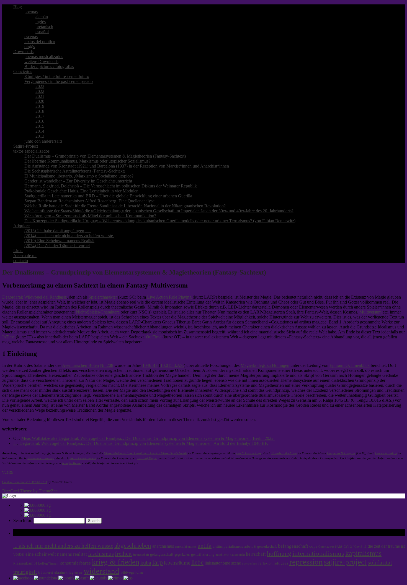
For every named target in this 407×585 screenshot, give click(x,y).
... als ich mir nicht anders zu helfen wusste (63, 545)
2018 (39, 111)
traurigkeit (25, 572)
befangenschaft (293, 546)
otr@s (29, 46)
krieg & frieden (115, 562)
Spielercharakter (103, 297)
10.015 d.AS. (172, 365)
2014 (39, 131)
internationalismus (318, 553)
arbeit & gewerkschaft (260, 547)
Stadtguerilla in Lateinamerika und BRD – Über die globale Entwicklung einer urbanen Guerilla (108, 196)
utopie (78, 572)
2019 (39, 106)
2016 (39, 121)
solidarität (380, 562)
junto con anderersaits (43, 141)
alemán (41, 16)
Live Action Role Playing (169, 297)
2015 (39, 126)
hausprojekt (237, 554)
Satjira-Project (25, 146)
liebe (197, 562)
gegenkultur (182, 555)
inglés (40, 21)
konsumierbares (75, 563)
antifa (205, 545)
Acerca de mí (25, 255)
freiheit (123, 554)
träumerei (45, 572)
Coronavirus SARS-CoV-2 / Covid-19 (342, 546)
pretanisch (44, 26)
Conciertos (22, 71)
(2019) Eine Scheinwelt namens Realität (59, 240)
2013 (39, 136)
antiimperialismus (228, 546)
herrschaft (256, 554)
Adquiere (21, 225)
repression (306, 562)
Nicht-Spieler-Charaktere (98, 312)
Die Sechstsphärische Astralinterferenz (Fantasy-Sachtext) (74, 171)
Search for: (22, 520)
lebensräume (177, 563)
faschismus (101, 553)
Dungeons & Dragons (341, 453)
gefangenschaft (161, 554)
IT (15, 443)
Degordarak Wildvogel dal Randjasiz (34, 297)
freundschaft (141, 554)
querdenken (249, 563)
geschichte (222, 554)
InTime (8, 337)
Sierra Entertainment (82, 458)
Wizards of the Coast (284, 453)
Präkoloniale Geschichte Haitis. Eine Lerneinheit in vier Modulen (81, 191)
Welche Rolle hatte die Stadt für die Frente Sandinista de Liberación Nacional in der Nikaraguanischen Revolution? (125, 205)
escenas (31, 36)
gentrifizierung (202, 554)
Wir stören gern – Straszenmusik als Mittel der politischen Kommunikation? (90, 215)
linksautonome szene (223, 563)
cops (313, 546)
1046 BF (150, 365)
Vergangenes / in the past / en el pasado (58, 81)
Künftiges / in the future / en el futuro (56, 76)
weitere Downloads (41, 61)
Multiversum (370, 312)
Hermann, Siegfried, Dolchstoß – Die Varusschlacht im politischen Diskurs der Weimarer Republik (110, 186)
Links (18, 250)
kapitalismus (363, 553)
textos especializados (31, 151)
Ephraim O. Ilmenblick (349, 365)
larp (157, 562)
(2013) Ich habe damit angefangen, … (57, 230)
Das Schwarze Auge (248, 453)
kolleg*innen (48, 563)
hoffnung (279, 553)
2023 (39, 86)
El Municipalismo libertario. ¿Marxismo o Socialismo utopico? (78, 176)
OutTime (153, 337)
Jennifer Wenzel (71, 463)
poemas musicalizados (43, 56)
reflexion (265, 563)
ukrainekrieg (63, 572)
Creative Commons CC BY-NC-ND (24, 482)
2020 (39, 101)
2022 (39, 91)
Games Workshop (386, 453)
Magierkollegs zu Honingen (265, 365)
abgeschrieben (132, 545)
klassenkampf (25, 563)
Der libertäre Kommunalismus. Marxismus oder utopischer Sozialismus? (87, 161)
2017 (39, 116)
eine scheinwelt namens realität (56, 554)
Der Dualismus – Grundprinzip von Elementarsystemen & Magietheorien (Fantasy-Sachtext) (105, 156)
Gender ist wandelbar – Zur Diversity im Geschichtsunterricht (78, 181)
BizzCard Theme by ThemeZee (30, 491)
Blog (17, 6)
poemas (31, 11)
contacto (20, 260)
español (42, 31)
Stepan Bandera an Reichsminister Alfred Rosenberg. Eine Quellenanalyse (89, 201)
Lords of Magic (147, 458)
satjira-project (345, 562)
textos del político (39, 41)
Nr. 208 (106, 365)
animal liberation (186, 546)
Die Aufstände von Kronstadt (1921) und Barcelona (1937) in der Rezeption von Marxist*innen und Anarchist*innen (126, 166)
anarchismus (163, 546)
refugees (281, 563)
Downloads (23, 51)
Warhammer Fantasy (40, 458)
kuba (145, 563)
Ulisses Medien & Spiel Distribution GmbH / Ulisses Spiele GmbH (145, 453)
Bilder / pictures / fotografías (49, 66)
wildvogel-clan (131, 572)
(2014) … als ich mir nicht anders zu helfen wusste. (69, 235)
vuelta (7, 472)
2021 (39, 96)
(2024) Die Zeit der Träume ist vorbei (57, 245)
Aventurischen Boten (80, 365)
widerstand (101, 570)
